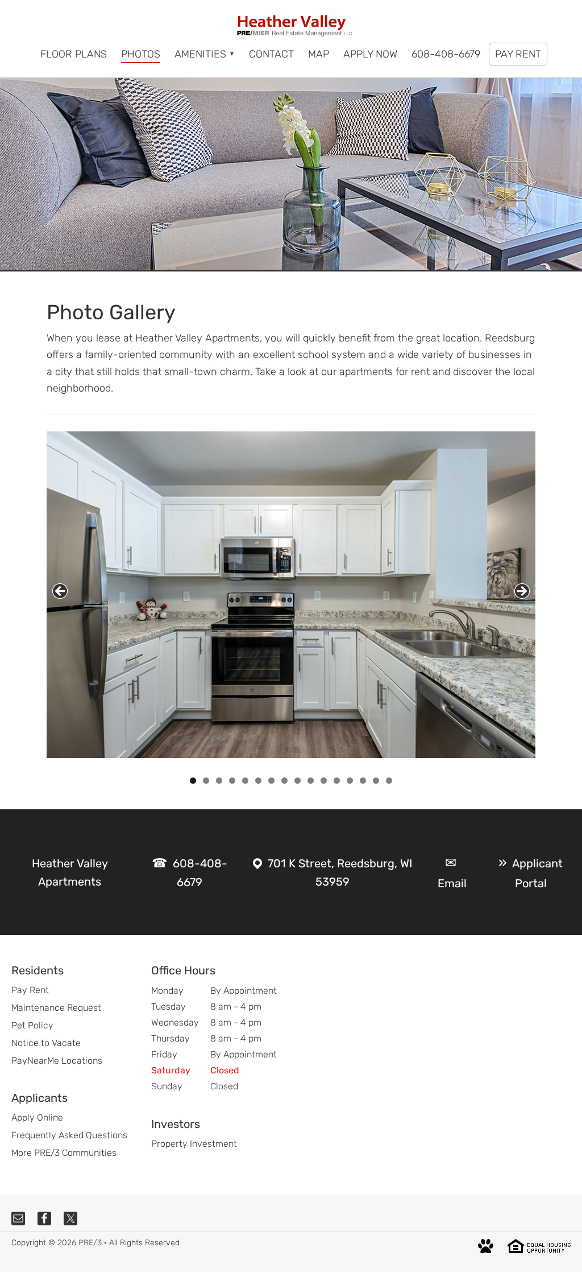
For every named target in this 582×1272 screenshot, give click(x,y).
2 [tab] (206, 780)
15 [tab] (376, 780)
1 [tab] (193, 780)
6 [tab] (258, 780)
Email (452, 883)
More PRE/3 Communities (64, 1152)
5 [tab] (245, 780)
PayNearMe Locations (56, 1060)
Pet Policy (32, 1025)
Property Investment (194, 1143)
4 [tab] (232, 780)
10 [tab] (311, 780)
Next (522, 591)
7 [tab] (271, 780)
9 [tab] (297, 780)
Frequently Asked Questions (69, 1135)
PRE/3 (90, 1243)
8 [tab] (284, 780)
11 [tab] (324, 780)
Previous (60, 591)
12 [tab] (337, 780)
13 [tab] (350, 780)
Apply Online (37, 1117)
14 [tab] (363, 780)
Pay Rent (30, 990)
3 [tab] (219, 780)
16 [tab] (389, 780)
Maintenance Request (56, 1007)
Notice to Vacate (46, 1043)
